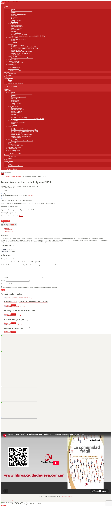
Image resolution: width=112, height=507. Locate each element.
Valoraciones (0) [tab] (8, 231)
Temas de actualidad (13, 23)
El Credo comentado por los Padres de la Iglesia (24, 48)
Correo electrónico (6, 284)
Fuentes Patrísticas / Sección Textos (21, 53)
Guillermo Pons (26, 186)
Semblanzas (14, 22)
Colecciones (7, 8)
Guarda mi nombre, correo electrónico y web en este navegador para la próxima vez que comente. (30, 287)
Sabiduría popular (16, 20)
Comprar (13, 305)
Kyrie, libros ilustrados (14, 67)
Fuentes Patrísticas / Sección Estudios (21, 51)
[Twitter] (4, 224)
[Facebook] (2, 224)
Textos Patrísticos (16, 55)
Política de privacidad (68, 496)
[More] (15, 224)
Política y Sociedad (16, 28)
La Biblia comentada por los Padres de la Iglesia (24, 47)
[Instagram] (7, 224)
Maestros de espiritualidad (18, 14)
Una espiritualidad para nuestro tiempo (21, 11)
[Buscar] (2, 174)
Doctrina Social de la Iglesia (19, 34)
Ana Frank (18, 33)
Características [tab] (8, 229)
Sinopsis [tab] (6, 228)
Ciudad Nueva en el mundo (15, 83)
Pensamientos (15, 17)
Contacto (6, 84)
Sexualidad (14, 42)
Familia (13, 40)
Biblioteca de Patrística (17, 45)
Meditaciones (15, 19)
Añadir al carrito (5, 221)
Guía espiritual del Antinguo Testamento (22, 58)
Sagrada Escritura (12, 56)
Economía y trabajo (16, 25)
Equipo (10, 81)
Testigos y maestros (13, 59)
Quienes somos (8, 78)
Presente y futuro (16, 29)
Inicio (2, 176)
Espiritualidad (11, 9)
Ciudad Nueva (12, 73)
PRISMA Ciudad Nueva (14, 70)
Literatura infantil (12, 66)
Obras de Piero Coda (17, 62)
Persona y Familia (13, 37)
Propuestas (14, 15)
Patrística (10, 44)
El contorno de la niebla (14, 64)
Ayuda (21, 216)
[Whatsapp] (10, 224)
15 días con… (15, 12)
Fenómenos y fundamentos (18, 39)
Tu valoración (5, 277)
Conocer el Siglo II (16, 50)
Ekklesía (10, 75)
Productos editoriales (13, 69)
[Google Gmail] (12, 224)
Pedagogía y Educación (17, 26)
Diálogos (13, 31)
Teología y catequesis (14, 61)
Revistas (6, 72)
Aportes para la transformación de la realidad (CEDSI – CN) (28, 36)
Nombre (3, 280)
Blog (5, 76)
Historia (10, 80)
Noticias (6, 6)
